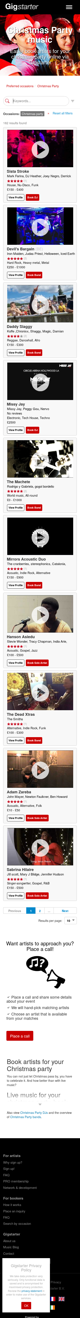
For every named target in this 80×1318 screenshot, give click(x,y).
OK (26, 1305)
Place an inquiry (14, 1211)
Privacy (56, 1282)
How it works (12, 1204)
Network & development (20, 1187)
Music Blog (11, 1247)
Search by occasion (17, 1223)
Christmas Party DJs (34, 1112)
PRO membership (16, 1181)
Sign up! (9, 1168)
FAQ (6, 1175)
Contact (8, 1253)
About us (9, 1240)
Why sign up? (12, 1162)
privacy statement (32, 1291)
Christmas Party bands (25, 1117)
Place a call (20, 1036)
